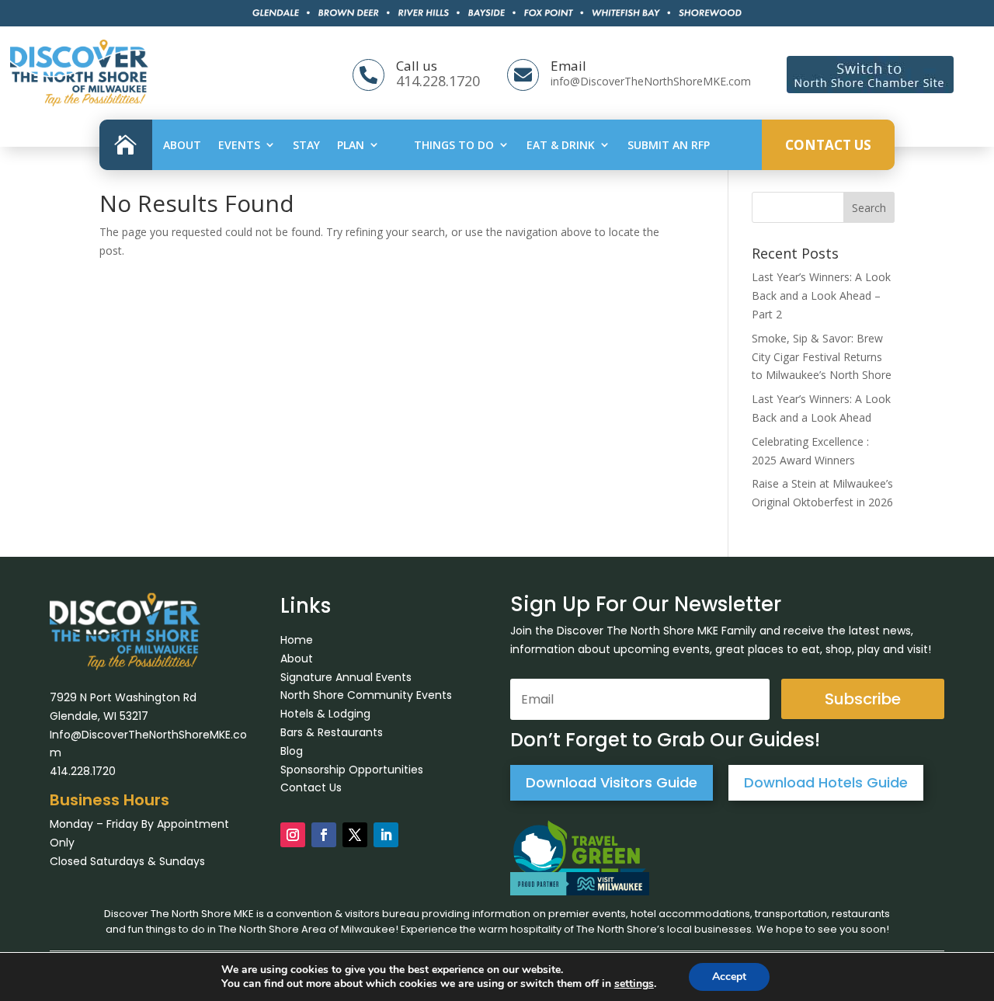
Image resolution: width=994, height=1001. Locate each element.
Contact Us (828, 145)
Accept (729, 976)
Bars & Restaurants (331, 732)
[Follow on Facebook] (323, 834)
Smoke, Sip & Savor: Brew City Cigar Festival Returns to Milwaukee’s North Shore (821, 357)
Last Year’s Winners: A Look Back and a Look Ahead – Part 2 (821, 295)
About (182, 144)
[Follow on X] (354, 834)
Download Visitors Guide (611, 782)
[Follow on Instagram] (292, 834)
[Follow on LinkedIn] (386, 834)
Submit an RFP (668, 144)
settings (634, 984)
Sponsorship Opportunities (351, 769)
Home (296, 640)
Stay (306, 144)
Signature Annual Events (346, 677)
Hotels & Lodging (325, 713)
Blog (291, 751)
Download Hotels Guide (826, 782)
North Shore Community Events (366, 695)
